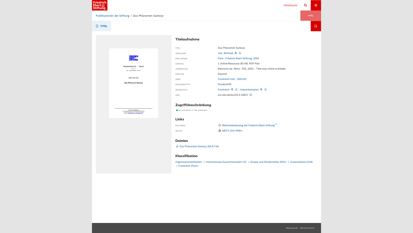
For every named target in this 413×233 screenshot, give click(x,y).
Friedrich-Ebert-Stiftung (238, 58)
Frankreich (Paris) (188, 165)
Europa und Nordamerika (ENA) (268, 161)
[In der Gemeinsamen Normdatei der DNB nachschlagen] (240, 53)
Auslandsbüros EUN (301, 161)
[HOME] (99, 5)
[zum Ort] (232, 89)
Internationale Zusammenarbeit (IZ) (226, 161)
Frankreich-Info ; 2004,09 (232, 79)
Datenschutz (307, 228)
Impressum (292, 228)
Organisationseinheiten (188, 161)
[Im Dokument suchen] (316, 26)
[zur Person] (235, 53)
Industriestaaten (249, 89)
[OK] (305, 5)
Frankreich (224, 89)
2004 (256, 58)
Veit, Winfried (225, 53)
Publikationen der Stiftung (112, 15)
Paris (220, 58)
